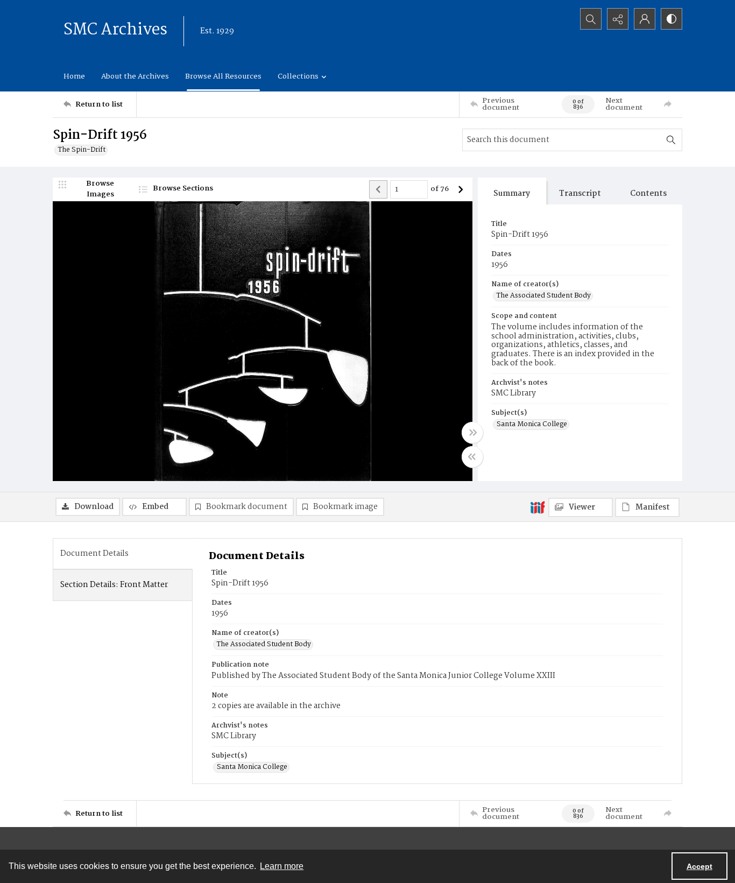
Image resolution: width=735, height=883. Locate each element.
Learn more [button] (281, 866)
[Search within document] (671, 140)
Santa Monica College (532, 424)
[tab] (512, 191)
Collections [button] (298, 76)
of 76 (439, 189)
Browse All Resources (223, 76)
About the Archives (135, 76)
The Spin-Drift (81, 150)
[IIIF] (537, 507)
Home (74, 76)
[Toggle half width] (472, 457)
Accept (699, 866)
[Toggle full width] (472, 432)
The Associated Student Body (544, 296)
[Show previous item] (378, 189)
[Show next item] (460, 189)
